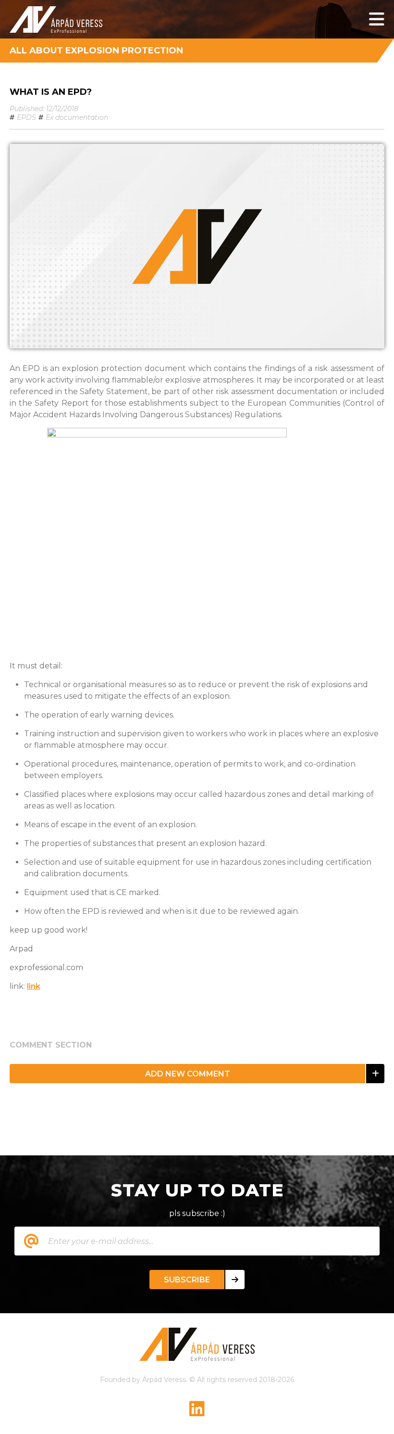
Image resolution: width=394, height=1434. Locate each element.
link (33, 986)
